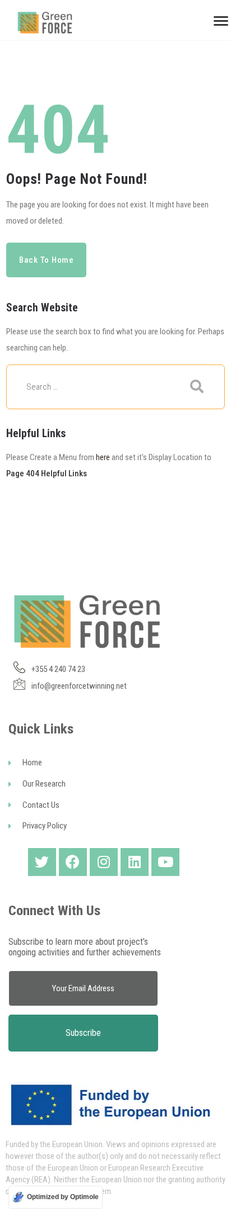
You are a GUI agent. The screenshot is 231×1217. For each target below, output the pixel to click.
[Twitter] (42, 862)
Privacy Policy (44, 826)
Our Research (44, 784)
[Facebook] (73, 862)
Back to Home (46, 260)
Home (32, 762)
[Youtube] (165, 862)
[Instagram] (104, 862)
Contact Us (40, 805)
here (103, 457)
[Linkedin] (135, 862)
